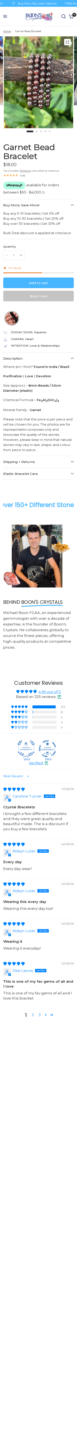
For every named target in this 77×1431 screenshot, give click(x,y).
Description (12, 358)
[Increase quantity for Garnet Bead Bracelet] (21, 255)
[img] (14, 789)
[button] (19, 706)
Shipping (25, 170)
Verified (36, 763)
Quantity (9, 246)
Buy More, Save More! (21, 205)
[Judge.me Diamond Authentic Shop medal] (26, 748)
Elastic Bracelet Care (20, 474)
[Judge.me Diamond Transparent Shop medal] (47, 748)
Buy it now (38, 296)
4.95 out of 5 (49, 692)
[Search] (63, 16)
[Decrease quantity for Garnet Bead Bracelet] (6, 255)
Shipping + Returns (19, 462)
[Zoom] (67, 42)
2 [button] (33, 1015)
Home (7, 31)
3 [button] (39, 1015)
